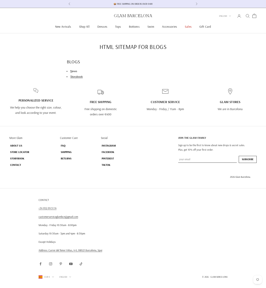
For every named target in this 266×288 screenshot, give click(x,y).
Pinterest (108, 158)
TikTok (106, 165)
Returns (66, 158)
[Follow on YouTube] (71, 264)
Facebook (108, 152)
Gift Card (205, 26)
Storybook (76, 76)
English (223, 16)
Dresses (102, 26)
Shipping (66, 152)
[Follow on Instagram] (51, 264)
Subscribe (248, 159)
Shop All (84, 26)
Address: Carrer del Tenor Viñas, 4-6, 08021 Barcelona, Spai (70, 250)
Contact (15, 165)
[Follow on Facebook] (40, 264)
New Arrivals (63, 26)
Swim (150, 26)
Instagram (109, 145)
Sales (188, 26)
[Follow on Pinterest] (61, 264)
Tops (118, 26)
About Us (16, 145)
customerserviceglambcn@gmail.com (58, 216)
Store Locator (19, 152)
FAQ (63, 145)
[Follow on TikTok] (81, 264)
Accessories (169, 26)
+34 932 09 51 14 (47, 208)
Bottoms (134, 26)
